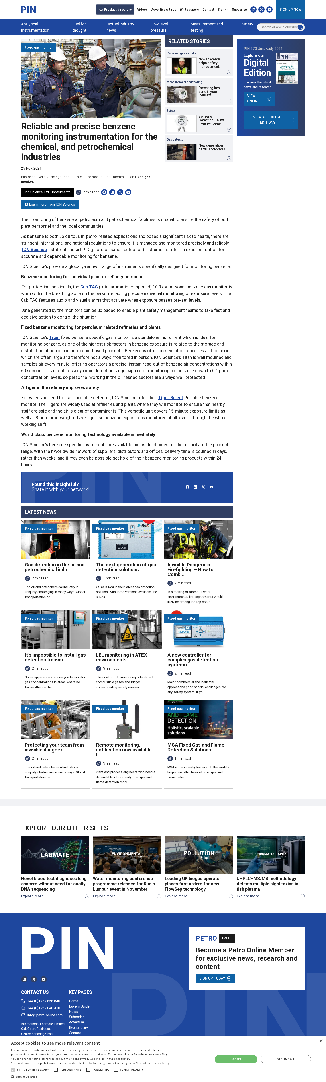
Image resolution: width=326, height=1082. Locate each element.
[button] (13, 1069)
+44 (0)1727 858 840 (43, 1001)
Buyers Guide (79, 1006)
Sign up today (212, 978)
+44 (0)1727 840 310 (43, 1008)
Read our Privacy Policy (154, 1063)
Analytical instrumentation (35, 27)
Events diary (78, 1027)
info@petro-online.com (45, 1015)
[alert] (163, 1059)
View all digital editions (267, 120)
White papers (189, 9)
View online (253, 98)
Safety (247, 24)
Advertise (76, 1022)
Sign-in (223, 9)
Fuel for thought (79, 27)
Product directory (117, 9)
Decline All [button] (286, 1059)
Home (73, 1001)
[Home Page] (28, 9)
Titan (54, 337)
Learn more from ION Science (51, 204)
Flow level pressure (159, 27)
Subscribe (239, 9)
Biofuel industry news (120, 27)
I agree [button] (236, 1059)
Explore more (32, 896)
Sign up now (290, 10)
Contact (208, 9)
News (73, 1012)
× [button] (321, 1041)
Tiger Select (170, 397)
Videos (142, 9)
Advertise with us (163, 9)
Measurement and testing (207, 27)
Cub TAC (89, 287)
